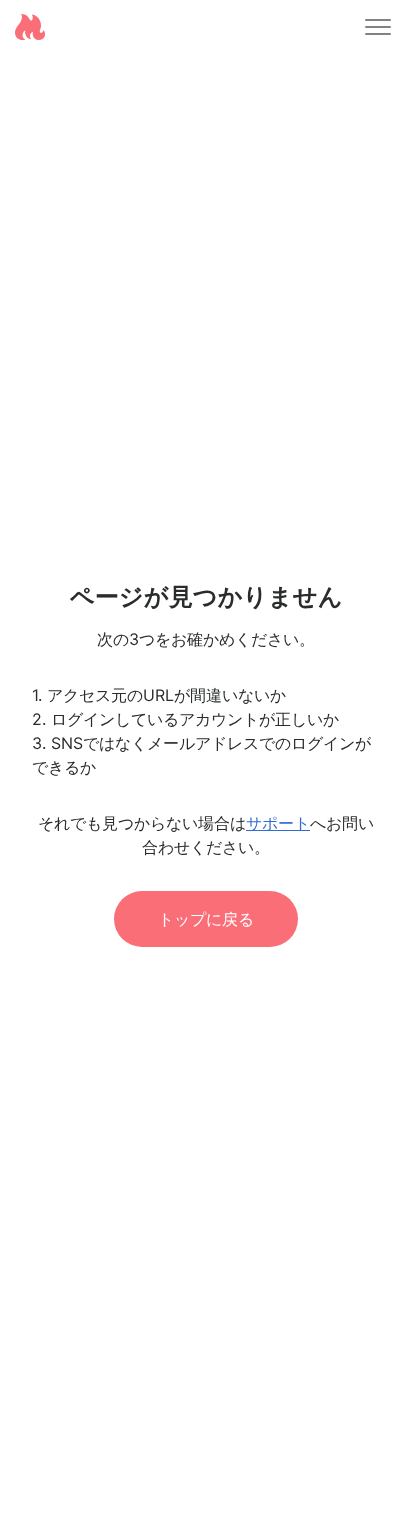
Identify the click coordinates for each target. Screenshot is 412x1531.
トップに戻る (206, 919)
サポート (278, 823)
